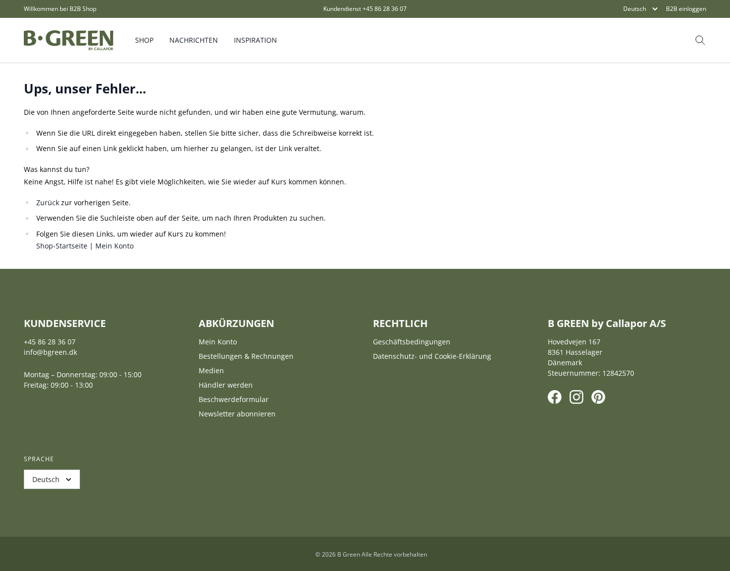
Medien (211, 370)
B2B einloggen (686, 9)
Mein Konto (114, 245)
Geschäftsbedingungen (411, 341)
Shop (144, 40)
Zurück (47, 202)
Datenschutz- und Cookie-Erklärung (432, 356)
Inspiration (255, 40)
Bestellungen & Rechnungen (246, 356)
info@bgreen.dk (50, 352)
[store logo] (68, 40)
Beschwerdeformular (234, 399)
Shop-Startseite (61, 245)
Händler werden (226, 385)
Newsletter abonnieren (237, 413)
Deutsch (634, 8)
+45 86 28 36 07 (385, 8)
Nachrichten (193, 40)
